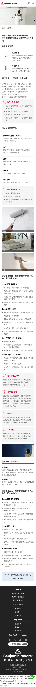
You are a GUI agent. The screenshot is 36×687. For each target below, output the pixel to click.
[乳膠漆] (9, 3)
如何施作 (9, 28)
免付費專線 (18, 644)
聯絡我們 (18, 624)
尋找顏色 (18, 612)
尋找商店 (18, 627)
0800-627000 (18, 578)
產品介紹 (18, 609)
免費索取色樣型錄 (18, 597)
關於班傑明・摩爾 (18, 593)
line (32, 676)
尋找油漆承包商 (18, 600)
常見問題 (18, 630)
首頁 (3, 28)
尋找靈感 (18, 615)
